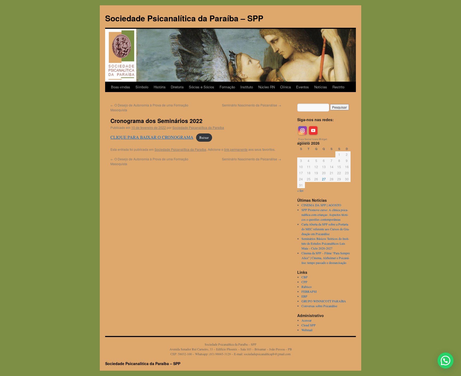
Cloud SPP (308, 325)
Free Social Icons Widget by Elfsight (312, 141)
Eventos (302, 86)
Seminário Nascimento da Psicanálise (251, 105)
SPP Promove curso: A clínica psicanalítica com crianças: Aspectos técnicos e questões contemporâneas (324, 214)
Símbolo (142, 86)
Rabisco (306, 286)
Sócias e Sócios (201, 86)
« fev (300, 190)
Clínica (285, 86)
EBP (304, 296)
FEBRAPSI (309, 291)
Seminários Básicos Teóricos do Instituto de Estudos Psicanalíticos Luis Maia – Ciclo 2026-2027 (325, 243)
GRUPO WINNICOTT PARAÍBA (323, 301)
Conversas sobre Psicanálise (319, 306)
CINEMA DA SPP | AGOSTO (321, 205)
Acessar (306, 320)
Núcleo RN (266, 86)
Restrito (338, 86)
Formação (227, 86)
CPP (304, 282)
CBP (304, 277)
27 (324, 179)
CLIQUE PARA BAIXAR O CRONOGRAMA (151, 137)
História (159, 86)
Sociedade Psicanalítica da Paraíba (198, 127)
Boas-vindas (120, 86)
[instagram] (302, 130)
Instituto (246, 86)
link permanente (236, 149)
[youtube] (313, 130)
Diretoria (177, 86)
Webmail (306, 330)
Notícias (320, 86)
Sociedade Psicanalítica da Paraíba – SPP (184, 18)
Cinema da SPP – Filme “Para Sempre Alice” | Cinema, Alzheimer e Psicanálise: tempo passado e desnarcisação (325, 258)
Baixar (204, 137)
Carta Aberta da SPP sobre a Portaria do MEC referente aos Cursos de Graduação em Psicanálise (325, 229)
